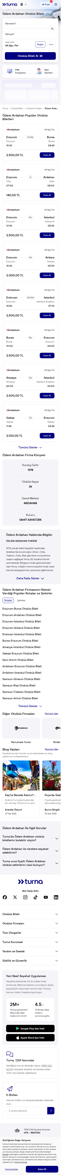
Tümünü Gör (51, 713)
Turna (5, 108)
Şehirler (21, 600)
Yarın (51, 44)
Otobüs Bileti (17, 108)
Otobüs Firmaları (34, 108)
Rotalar (8, 600)
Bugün (40, 44)
